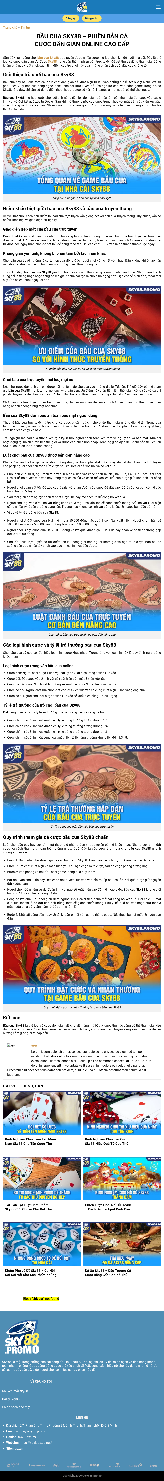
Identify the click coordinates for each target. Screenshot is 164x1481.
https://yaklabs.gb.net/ (36, 1443)
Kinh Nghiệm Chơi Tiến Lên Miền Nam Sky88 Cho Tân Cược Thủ (30, 1141)
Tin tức (26, 27)
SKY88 (7, 1362)
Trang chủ (10, 27)
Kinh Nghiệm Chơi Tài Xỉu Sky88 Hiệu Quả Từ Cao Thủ (106, 1141)
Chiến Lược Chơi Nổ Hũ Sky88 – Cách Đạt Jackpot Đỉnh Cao (108, 1207)
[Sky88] (82, 7)
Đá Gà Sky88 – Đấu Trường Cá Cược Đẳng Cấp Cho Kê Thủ (108, 1273)
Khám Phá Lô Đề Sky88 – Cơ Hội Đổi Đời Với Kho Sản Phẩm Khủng (31, 1273)
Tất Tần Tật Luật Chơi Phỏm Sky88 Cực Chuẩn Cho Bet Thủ (29, 1207)
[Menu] (158, 7)
